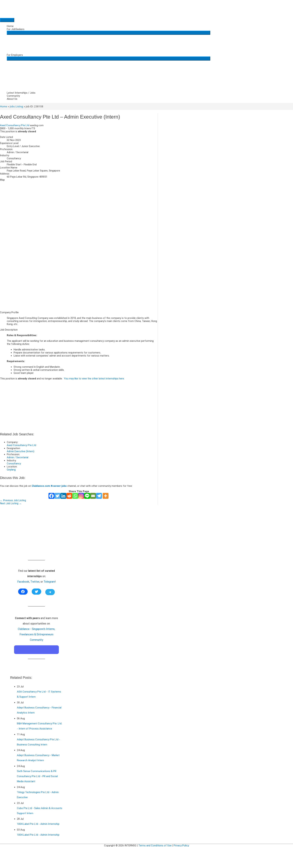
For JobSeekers (15, 29)
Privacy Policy (181, 845)
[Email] (93, 496)
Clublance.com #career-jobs (49, 485)
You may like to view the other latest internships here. (94, 378)
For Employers (15, 54)
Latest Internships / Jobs (21, 92)
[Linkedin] (63, 496)
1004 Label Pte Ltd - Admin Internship (38, 823)
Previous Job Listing (13, 500)
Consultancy (14, 463)
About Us (12, 98)
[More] (105, 496)
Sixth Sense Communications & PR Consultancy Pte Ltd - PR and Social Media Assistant (37, 776)
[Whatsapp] (75, 496)
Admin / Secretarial (17, 457)
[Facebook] (51, 496)
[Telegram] (99, 496)
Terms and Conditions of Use (155, 845)
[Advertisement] (79, 284)
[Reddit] (69, 496)
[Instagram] (81, 496)
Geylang (11, 469)
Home (10, 26)
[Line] (87, 496)
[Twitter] (57, 496)
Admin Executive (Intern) (20, 451)
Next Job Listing (11, 503)
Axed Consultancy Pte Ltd (14, 125)
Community (13, 95)
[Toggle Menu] (108, 33)
